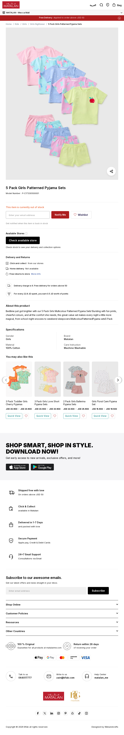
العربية (93, 5)
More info (36, 274)
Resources (12, 622)
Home (9, 24)
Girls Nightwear (37, 24)
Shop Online (13, 604)
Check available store (23, 240)
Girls (24, 24)
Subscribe (98, 590)
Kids (17, 24)
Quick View (14, 415)
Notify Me (60, 214)
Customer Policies (17, 613)
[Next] (118, 380)
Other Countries (15, 631)
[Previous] (6, 380)
